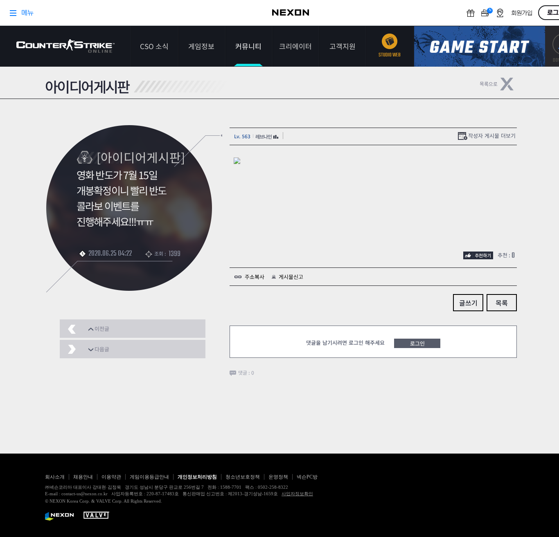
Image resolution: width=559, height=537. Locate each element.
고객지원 (342, 46)
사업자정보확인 (297, 493)
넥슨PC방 (307, 477)
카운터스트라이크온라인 (65, 46)
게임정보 (201, 46)
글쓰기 (468, 303)
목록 (502, 303)
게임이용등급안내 (149, 477)
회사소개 (55, 477)
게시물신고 (291, 277)
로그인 (417, 343)
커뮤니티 (248, 46)
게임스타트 (479, 46)
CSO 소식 (154, 46)
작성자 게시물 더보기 (492, 135)
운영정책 (278, 477)
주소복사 (254, 277)
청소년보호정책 (242, 477)
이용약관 (111, 477)
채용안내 (83, 477)
